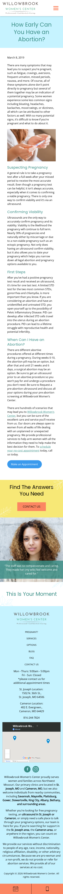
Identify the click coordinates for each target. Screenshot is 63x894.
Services (31, 638)
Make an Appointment (24, 464)
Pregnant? (31, 632)
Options (32, 644)
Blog (32, 651)
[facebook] (27, 769)
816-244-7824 (31, 717)
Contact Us (31, 506)
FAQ (31, 657)
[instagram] (35, 769)
